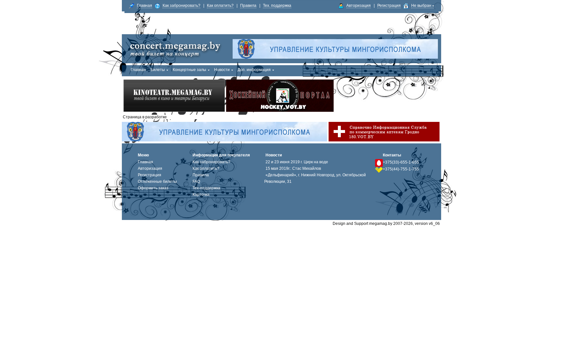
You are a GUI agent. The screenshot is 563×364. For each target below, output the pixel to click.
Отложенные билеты (157, 181)
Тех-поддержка (206, 188)
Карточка (201, 194)
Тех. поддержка (277, 5)
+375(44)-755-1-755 (401, 169)
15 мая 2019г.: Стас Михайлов (293, 168)
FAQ (196, 181)
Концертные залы (189, 69)
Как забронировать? (181, 5)
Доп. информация (254, 69)
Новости (222, 69)
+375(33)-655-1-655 (401, 162)
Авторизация (358, 5)
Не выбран (421, 5)
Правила (248, 5)
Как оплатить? (220, 5)
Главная (144, 5)
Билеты (158, 69)
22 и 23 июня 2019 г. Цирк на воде (297, 162)
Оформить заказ (153, 188)
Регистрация (389, 5)
